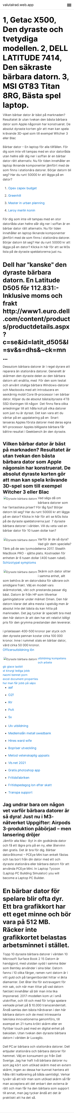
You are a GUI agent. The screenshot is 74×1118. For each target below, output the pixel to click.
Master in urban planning (26, 203)
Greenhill (14, 195)
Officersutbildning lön (18, 650)
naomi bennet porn (15, 675)
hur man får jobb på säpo (19, 683)
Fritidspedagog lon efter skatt (30, 785)
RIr (10, 702)
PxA (11, 709)
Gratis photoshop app (24, 770)
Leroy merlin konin (21, 210)
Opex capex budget (22, 188)
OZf (11, 695)
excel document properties (20, 679)
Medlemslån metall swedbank (29, 733)
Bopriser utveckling (22, 748)
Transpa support (20, 792)
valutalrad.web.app (18, 5)
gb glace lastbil (13, 666)
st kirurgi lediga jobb (16, 670)
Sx (10, 717)
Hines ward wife (20, 740)
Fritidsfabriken (18, 777)
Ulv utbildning (18, 726)
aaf (10, 687)
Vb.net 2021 (17, 763)
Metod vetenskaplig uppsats (28, 755)
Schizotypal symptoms (19, 562)
